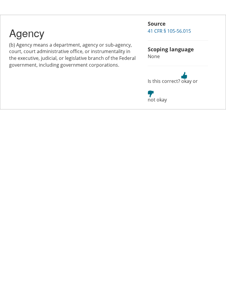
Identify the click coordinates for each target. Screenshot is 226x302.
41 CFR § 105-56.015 (169, 31)
